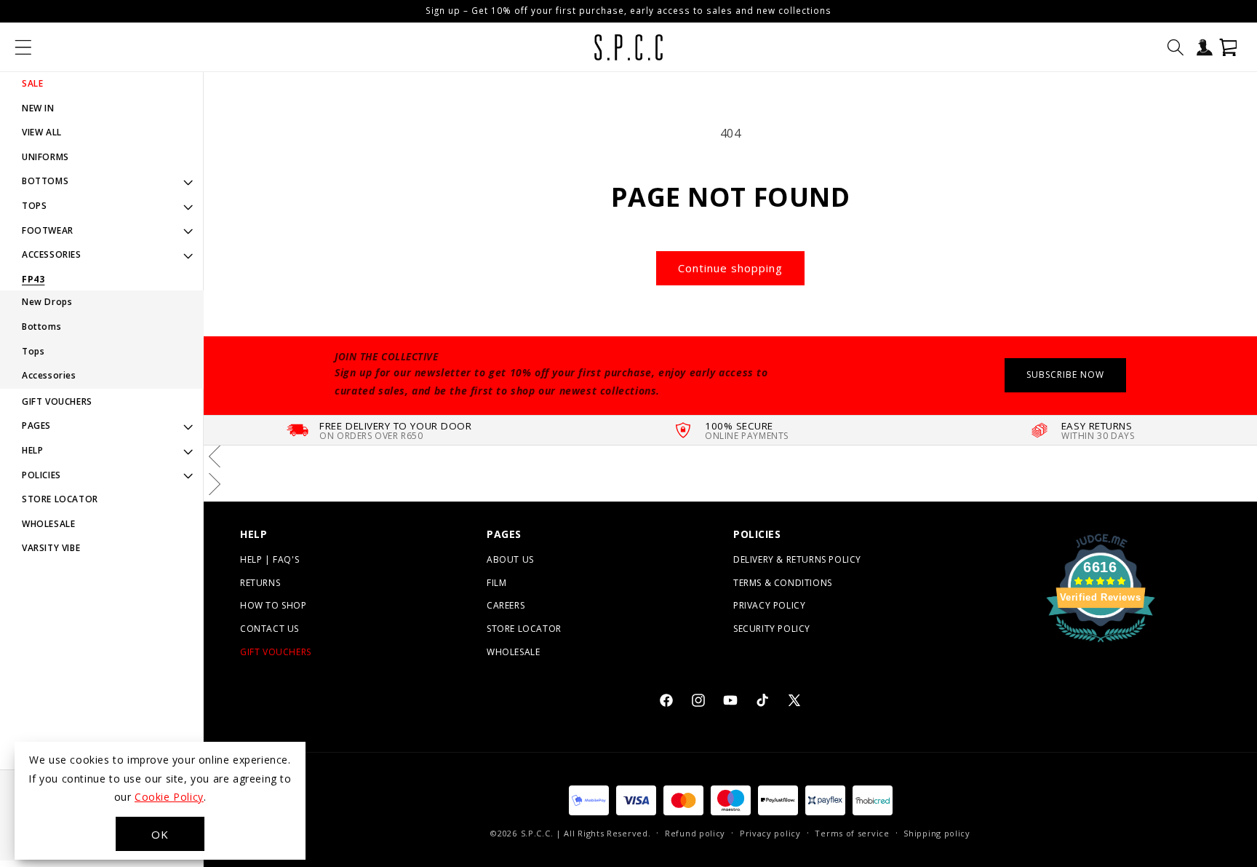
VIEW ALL (42, 132)
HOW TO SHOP (273, 605)
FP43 (33, 279)
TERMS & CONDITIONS (782, 583)
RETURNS (260, 583)
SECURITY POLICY (771, 628)
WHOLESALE (48, 524)
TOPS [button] (34, 205)
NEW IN (38, 108)
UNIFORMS (45, 157)
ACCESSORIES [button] (51, 254)
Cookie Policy (169, 797)
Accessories (49, 375)
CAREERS (505, 605)
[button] (23, 47)
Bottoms (41, 326)
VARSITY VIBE (51, 548)
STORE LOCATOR (60, 499)
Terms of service (852, 833)
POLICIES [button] (41, 475)
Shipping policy (936, 833)
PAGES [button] (36, 425)
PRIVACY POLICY (769, 605)
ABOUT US (510, 559)
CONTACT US (269, 628)
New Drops (47, 302)
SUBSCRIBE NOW (1065, 374)
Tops (33, 351)
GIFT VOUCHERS (57, 401)
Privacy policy (770, 833)
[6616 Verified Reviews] (1100, 644)
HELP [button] (32, 450)
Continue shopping (730, 268)
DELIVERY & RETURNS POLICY (797, 559)
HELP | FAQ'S (269, 559)
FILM (496, 583)
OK (160, 834)
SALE (32, 83)
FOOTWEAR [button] (47, 230)
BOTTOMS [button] (45, 181)
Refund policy (695, 833)
